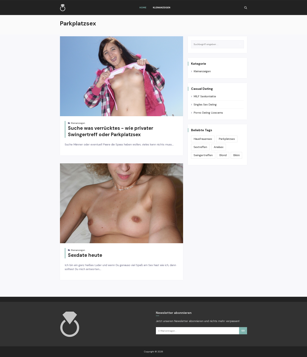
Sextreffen (200, 147)
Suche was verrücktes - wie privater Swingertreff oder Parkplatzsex (110, 131)
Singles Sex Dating (205, 104)
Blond (223, 155)
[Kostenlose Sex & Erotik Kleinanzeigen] (62, 7)
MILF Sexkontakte (205, 96)
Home (142, 7)
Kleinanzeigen (161, 7)
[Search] (240, 44)
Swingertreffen (203, 155)
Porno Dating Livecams (208, 112)
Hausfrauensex (203, 139)
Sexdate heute (85, 255)
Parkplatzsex (227, 139)
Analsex (218, 147)
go (243, 331)
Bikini (236, 155)
